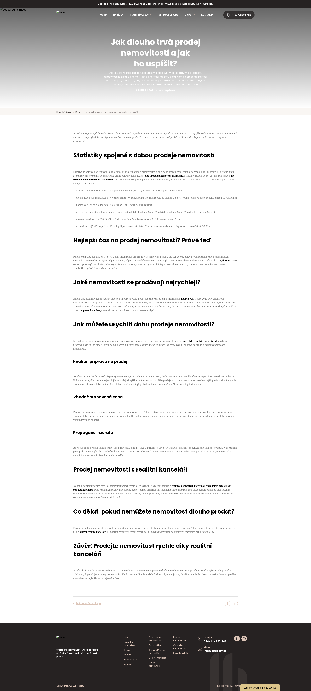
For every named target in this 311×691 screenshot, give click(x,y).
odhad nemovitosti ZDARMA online (126, 3)
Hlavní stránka (63, 111)
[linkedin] (235, 603)
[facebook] (228, 603)
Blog (77, 111)
